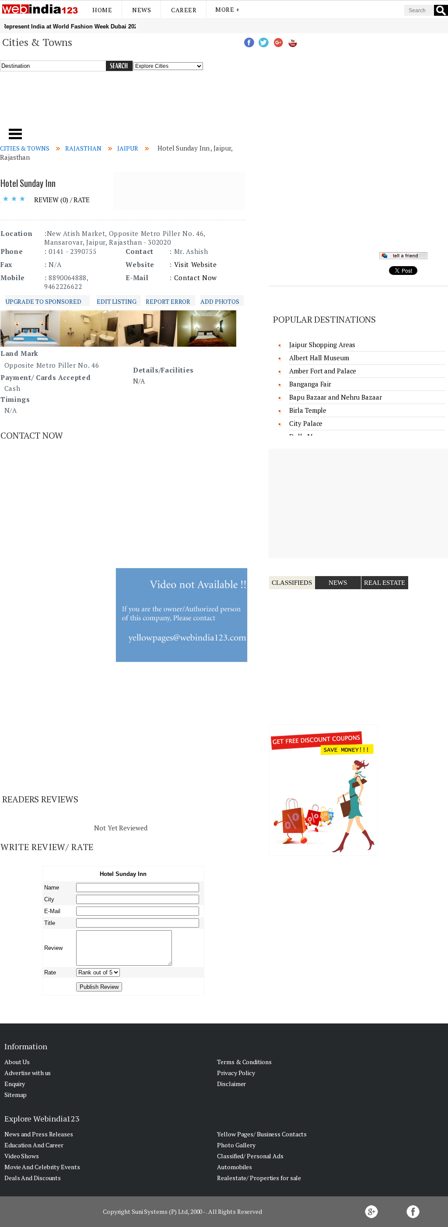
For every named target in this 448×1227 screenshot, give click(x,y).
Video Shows (21, 1156)
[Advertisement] (152, 104)
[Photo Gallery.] (30, 344)
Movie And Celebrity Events (42, 1167)
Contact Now (195, 277)
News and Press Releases (38, 1134)
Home (102, 10)
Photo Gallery (236, 1145)
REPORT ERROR (168, 301)
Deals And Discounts (32, 1178)
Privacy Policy (236, 1073)
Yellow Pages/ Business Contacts (262, 1134)
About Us (17, 1062)
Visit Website (195, 264)
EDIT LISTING (116, 301)
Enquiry (14, 1083)
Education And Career (33, 1145)
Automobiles (234, 1167)
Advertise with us (27, 1073)
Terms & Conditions (244, 1062)
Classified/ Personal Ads (250, 1156)
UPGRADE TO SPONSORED (43, 301)
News (141, 10)
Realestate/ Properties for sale (259, 1178)
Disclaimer (231, 1083)
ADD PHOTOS (219, 301)
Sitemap (15, 1094)
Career (183, 10)
